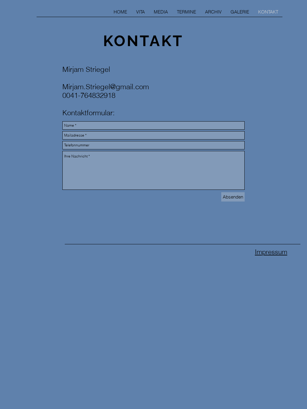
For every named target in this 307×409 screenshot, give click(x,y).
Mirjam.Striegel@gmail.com (105, 86)
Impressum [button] (271, 252)
